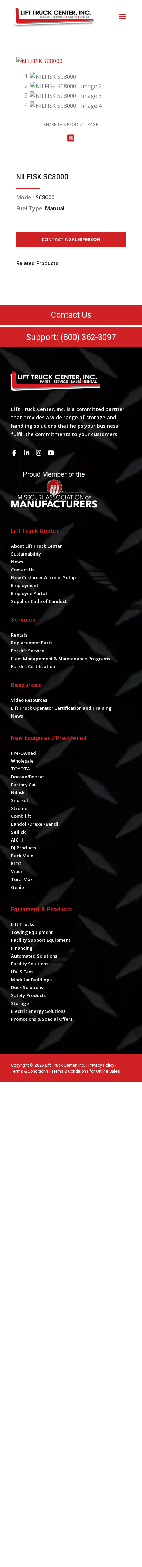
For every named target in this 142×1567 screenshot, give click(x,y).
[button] (122, 16)
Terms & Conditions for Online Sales (85, 1071)
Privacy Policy (101, 1065)
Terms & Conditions (29, 1071)
